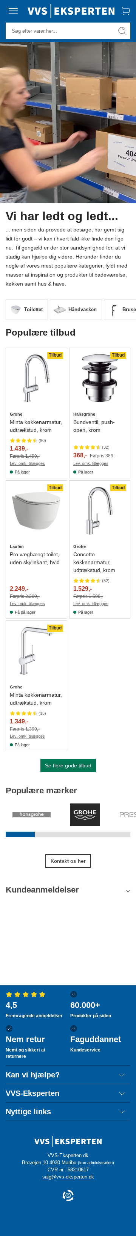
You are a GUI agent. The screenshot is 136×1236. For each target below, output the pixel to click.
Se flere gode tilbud (68, 765)
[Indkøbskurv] (125, 11)
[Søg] (122, 30)
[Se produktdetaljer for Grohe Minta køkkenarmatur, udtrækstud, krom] (36, 378)
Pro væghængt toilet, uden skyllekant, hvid (35, 558)
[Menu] (13, 11)
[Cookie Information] (68, 1196)
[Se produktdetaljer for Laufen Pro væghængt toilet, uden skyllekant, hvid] (36, 511)
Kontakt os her (68, 861)
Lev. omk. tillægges (27, 463)
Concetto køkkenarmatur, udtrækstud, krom (94, 562)
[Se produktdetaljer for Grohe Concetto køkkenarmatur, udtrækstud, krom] (100, 511)
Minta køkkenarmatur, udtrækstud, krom (36, 426)
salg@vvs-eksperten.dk (68, 1177)
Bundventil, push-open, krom (94, 426)
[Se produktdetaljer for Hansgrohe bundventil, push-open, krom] (100, 378)
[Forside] (71, 11)
